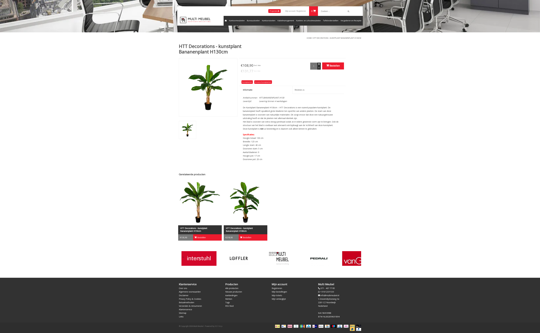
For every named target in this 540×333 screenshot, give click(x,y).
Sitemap (182, 313)
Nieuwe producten (233, 291)
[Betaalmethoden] (277, 326)
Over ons (183, 288)
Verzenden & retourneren (190, 306)
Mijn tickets (277, 295)
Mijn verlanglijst (279, 299)
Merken (228, 299)
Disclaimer (183, 295)
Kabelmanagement (286, 20)
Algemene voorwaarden (190, 291)
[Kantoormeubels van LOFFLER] (199, 258)
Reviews (299, 89)
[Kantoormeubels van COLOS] (359, 258)
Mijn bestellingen (279, 291)
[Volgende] (356, 257)
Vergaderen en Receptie (351, 20)
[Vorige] (183, 257)
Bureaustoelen (253, 20)
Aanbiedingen (231, 295)
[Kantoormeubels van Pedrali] (279, 258)
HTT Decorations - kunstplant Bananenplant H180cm (239, 229)
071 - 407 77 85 (328, 288)
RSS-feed (229, 306)
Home (309, 38)
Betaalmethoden (186, 302)
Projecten (274, 11)
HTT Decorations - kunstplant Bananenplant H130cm (337, 38)
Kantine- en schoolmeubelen (308, 20)
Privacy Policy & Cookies (190, 299)
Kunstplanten (247, 82)
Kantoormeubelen (237, 20)
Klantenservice (185, 309)
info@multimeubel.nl (330, 295)
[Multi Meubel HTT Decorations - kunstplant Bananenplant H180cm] (245, 202)
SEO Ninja (218, 326)
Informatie (247, 89)
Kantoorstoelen (268, 20)
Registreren (277, 288)
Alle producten (231, 288)
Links (181, 316)
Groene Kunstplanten (263, 82)
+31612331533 (327, 291)
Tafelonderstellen (330, 20)
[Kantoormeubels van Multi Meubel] (239, 258)
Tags (227, 302)
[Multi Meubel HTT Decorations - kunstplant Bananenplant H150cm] (200, 202)
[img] (348, 11)
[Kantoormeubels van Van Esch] (319, 258)
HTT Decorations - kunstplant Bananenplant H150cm (193, 229)
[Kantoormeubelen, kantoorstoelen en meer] (195, 20)
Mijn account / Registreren (295, 11)
